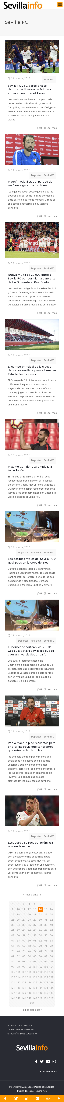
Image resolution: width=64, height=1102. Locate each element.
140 (29, 992)
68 (29, 945)
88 (51, 956)
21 (34, 914)
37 (34, 924)
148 (29, 998)
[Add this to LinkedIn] (26, 1098)
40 (51, 924)
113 (13, 977)
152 (51, 998)
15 (45, 909)
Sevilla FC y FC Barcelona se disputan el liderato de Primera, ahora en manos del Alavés (29, 89)
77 (34, 951)
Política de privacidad (44, 1087)
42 (18, 930)
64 (51, 940)
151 (46, 998)
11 (23, 909)
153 (32, 1003)
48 (51, 930)
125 (35, 982)
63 (45, 940)
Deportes (36, 175)
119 (46, 977)
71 (45, 945)
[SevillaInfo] (22, 4)
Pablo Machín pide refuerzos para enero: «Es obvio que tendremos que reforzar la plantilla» (31, 746)
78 (40, 951)
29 (34, 919)
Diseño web (41, 1091)
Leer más (51, 127)
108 (29, 971)
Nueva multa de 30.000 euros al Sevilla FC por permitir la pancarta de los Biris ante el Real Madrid (31, 278)
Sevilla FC (49, 79)
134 (40, 987)
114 (18, 977)
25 (12, 919)
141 (35, 992)
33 (12, 924)
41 (12, 930)
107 (24, 971)
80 (51, 951)
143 (46, 992)
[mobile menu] (60, 4)
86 (40, 956)
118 (40, 977)
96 (51, 961)
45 (34, 930)
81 (12, 956)
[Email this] (37, 1098)
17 (12, 914)
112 (51, 971)
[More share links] (58, 1098)
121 (13, 982)
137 (13, 992)
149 (35, 998)
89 (12, 961)
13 (34, 909)
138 (18, 992)
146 (18, 998)
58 (18, 940)
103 (46, 966)
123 (24, 982)
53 (34, 935)
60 (29, 940)
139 (24, 992)
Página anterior (33, 894)
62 (40, 940)
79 (45, 951)
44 (29, 930)
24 (51, 914)
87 (45, 956)
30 (40, 919)
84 (29, 956)
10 (18, 909)
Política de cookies (26, 1091)
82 (18, 956)
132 (29, 987)
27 (23, 919)
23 (45, 914)
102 (40, 966)
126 (40, 982)
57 (12, 940)
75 (23, 951)
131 (24, 987)
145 (13, 998)
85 (34, 956)
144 (51, 992)
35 (23, 924)
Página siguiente (31, 1009)
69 (34, 945)
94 (40, 961)
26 (18, 919)
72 (51, 945)
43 (23, 930)
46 (40, 930)
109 (35, 971)
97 (12, 966)
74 (18, 951)
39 (45, 924)
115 (24, 977)
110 (40, 971)
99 (23, 966)
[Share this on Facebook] (5, 1098)
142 (40, 992)
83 (23, 956)
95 (45, 961)
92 (29, 961)
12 (29, 909)
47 (45, 930)
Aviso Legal (27, 1087)
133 (35, 987)
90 (18, 961)
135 (46, 987)
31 (45, 919)
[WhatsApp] (48, 1098)
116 (29, 977)
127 (46, 982)
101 (35, 966)
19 (23, 914)
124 (29, 982)
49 (12, 935)
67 (23, 945)
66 (18, 945)
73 (12, 951)
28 (29, 919)
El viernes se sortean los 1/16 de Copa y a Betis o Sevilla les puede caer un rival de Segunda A (31, 650)
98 (18, 966)
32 (51, 919)
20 (29, 914)
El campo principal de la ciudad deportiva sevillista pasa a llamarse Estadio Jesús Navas (32, 370)
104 (51, 966)
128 (51, 982)
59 (23, 940)
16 (51, 909)
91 (23, 961)
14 (40, 909)
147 (24, 998)
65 (12, 945)
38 (40, 924)
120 (51, 977)
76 (29, 951)
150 (40, 998)
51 (23, 935)
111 (46, 971)
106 (18, 971)
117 (35, 977)
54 (40, 935)
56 (51, 935)
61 (34, 940)
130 (18, 987)
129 (13, 987)
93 (34, 961)
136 (51, 987)
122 (18, 982)
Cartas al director (47, 1071)
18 (18, 914)
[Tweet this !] (16, 1098)
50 (18, 935)
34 (18, 924)
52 (29, 935)
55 (45, 935)
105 (13, 971)
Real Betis (36, 552)
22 (40, 914)
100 (29, 966)
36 (29, 924)
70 (40, 945)
